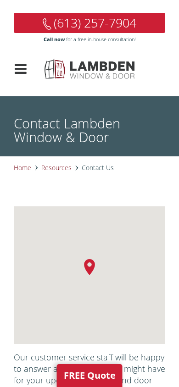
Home (22, 167)
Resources (56, 167)
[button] (89, 267)
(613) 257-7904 (95, 22)
